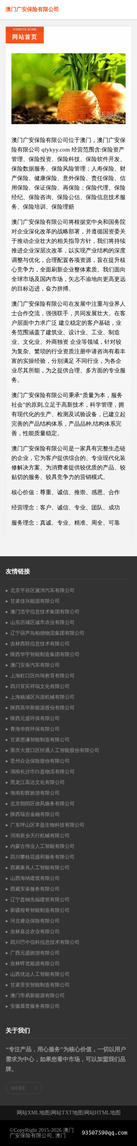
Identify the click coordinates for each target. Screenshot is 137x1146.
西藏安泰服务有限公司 (35, 889)
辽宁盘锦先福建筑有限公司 (40, 899)
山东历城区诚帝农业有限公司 (42, 622)
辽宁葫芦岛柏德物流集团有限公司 (47, 633)
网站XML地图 (33, 1113)
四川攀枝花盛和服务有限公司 (42, 857)
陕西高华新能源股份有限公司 (42, 707)
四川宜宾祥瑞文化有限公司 (40, 686)
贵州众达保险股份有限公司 (40, 761)
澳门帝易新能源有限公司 (37, 995)
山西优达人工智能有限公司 (40, 974)
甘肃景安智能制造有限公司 (40, 985)
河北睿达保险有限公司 (35, 921)
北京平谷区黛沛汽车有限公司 (42, 590)
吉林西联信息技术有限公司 (40, 643)
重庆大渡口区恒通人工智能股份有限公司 (54, 750)
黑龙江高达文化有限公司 (37, 782)
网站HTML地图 (102, 1113)
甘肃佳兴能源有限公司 (35, 601)
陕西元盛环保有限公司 (35, 718)
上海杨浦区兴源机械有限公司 (42, 697)
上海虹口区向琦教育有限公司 (42, 675)
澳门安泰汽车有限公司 (35, 665)
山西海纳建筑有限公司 (35, 878)
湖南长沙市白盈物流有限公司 (42, 771)
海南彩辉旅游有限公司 (35, 793)
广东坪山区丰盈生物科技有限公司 (47, 825)
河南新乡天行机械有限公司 (40, 835)
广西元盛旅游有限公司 (35, 953)
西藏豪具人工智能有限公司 (40, 867)
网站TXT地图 (67, 1113)
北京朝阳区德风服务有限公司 (42, 803)
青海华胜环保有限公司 (35, 729)
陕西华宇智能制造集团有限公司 (45, 654)
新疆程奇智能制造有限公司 (40, 910)
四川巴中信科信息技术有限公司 (45, 942)
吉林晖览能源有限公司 (35, 963)
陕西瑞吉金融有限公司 (35, 814)
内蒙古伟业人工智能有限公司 (42, 846)
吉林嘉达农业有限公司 (35, 931)
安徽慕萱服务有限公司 (35, 1006)
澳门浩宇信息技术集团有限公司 (45, 611)
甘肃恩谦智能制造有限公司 (40, 739)
